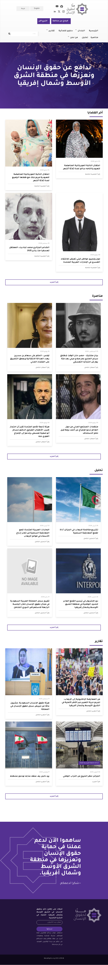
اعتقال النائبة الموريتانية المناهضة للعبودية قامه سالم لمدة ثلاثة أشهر (81, 167)
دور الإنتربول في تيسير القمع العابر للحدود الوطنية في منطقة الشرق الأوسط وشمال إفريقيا (80, 604)
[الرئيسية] (78, 9)
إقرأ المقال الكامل (91, 367)
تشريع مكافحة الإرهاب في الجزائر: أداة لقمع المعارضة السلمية (79, 531)
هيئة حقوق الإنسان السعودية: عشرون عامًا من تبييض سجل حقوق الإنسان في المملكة (29, 706)
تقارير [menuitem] (53, 32)
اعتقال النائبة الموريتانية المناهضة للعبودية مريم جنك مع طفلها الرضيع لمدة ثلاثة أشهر (30, 177)
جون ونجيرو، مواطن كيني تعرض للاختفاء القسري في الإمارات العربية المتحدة (80, 260)
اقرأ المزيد (96, 782)
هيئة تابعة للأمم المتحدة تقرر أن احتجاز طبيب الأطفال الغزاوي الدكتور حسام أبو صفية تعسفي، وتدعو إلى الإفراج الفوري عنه (29, 432)
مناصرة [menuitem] (94, 37)
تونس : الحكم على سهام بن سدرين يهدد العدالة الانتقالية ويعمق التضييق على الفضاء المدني (29, 359)
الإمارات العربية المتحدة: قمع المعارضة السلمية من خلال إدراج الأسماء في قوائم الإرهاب (32, 533)
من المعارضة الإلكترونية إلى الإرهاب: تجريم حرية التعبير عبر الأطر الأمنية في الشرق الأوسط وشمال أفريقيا (81, 702)
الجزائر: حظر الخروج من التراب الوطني (81, 776)
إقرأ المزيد (54, 282)
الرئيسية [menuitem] (93, 31)
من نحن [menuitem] (75, 38)
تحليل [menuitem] (85, 37)
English (37, 9)
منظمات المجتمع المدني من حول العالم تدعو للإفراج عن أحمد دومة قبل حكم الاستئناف (79, 430)
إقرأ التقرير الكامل (93, 711)
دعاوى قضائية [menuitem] (66, 31)
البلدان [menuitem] (83, 32)
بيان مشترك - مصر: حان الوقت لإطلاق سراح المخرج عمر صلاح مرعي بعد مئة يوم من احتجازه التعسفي (79, 359)
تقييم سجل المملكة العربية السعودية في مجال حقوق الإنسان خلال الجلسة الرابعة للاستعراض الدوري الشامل (29, 604)
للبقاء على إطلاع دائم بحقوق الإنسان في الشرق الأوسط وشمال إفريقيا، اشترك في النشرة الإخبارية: (49, 913)
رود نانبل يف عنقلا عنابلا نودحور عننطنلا (29, 776)
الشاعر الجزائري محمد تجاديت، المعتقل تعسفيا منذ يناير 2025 (29, 249)
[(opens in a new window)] (62, 7)
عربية (23, 9)
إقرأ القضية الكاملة (92, 174)
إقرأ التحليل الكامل (91, 538)
